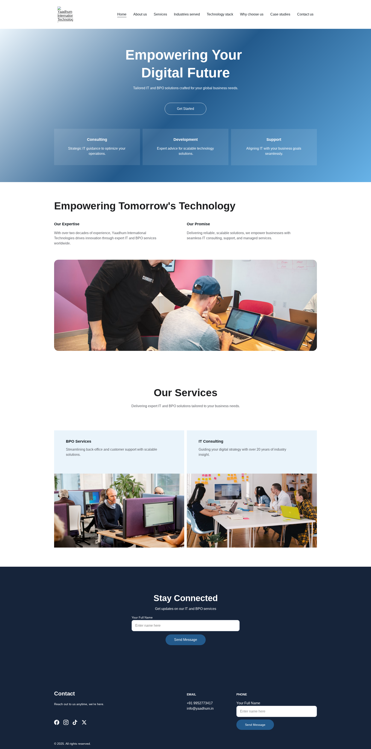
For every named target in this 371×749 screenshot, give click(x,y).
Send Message (185, 640)
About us (140, 14)
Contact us (305, 14)
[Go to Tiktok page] (75, 722)
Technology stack (220, 14)
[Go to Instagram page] (65, 722)
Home (121, 14)
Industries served (187, 14)
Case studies (280, 14)
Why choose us (251, 14)
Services (160, 14)
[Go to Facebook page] (56, 722)
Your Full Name (142, 617)
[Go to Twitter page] (84, 722)
